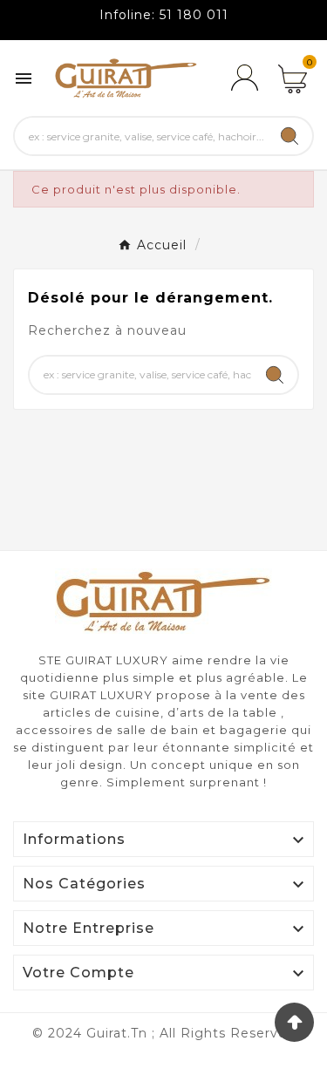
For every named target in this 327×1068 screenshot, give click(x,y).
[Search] (289, 136)
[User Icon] (244, 78)
